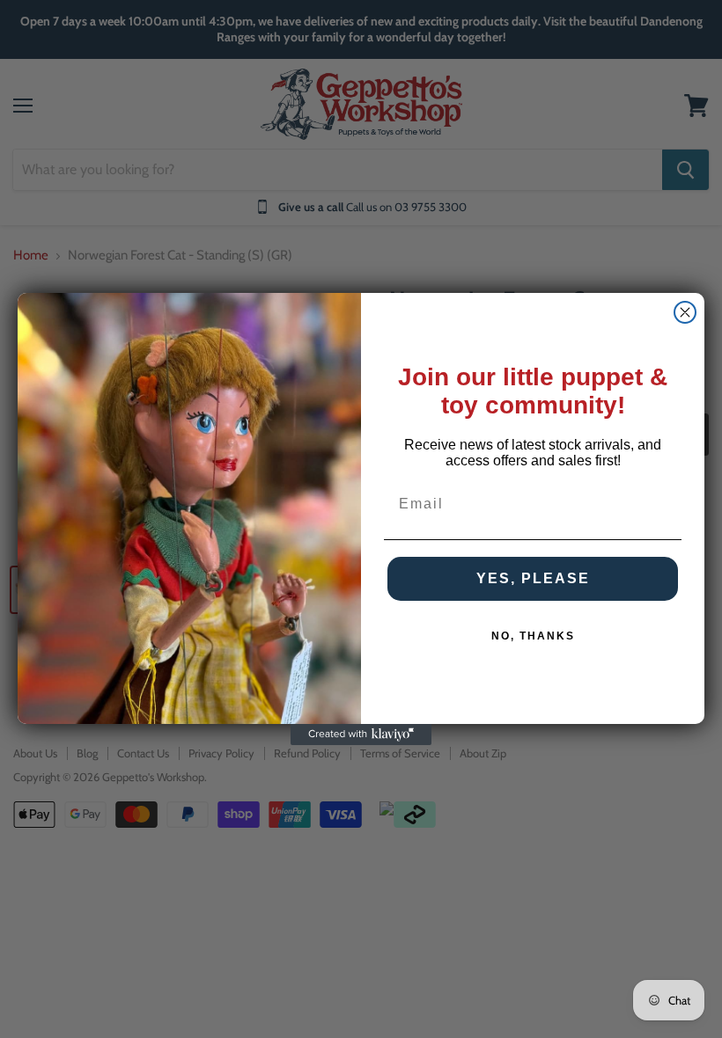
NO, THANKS (533, 636)
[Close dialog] (685, 312)
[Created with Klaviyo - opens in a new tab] (361, 734)
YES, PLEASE (533, 578)
